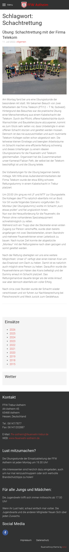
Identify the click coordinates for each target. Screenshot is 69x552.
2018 (12, 360)
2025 (12, 333)
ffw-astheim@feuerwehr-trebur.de (29, 434)
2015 (12, 364)
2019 (12, 356)
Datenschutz (42, 540)
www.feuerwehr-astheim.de (24, 438)
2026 (12, 329)
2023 (12, 341)
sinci (64, 547)
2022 (12, 345)
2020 (12, 352)
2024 (12, 337)
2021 (12, 348)
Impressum (25, 540)
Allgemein (21, 42)
